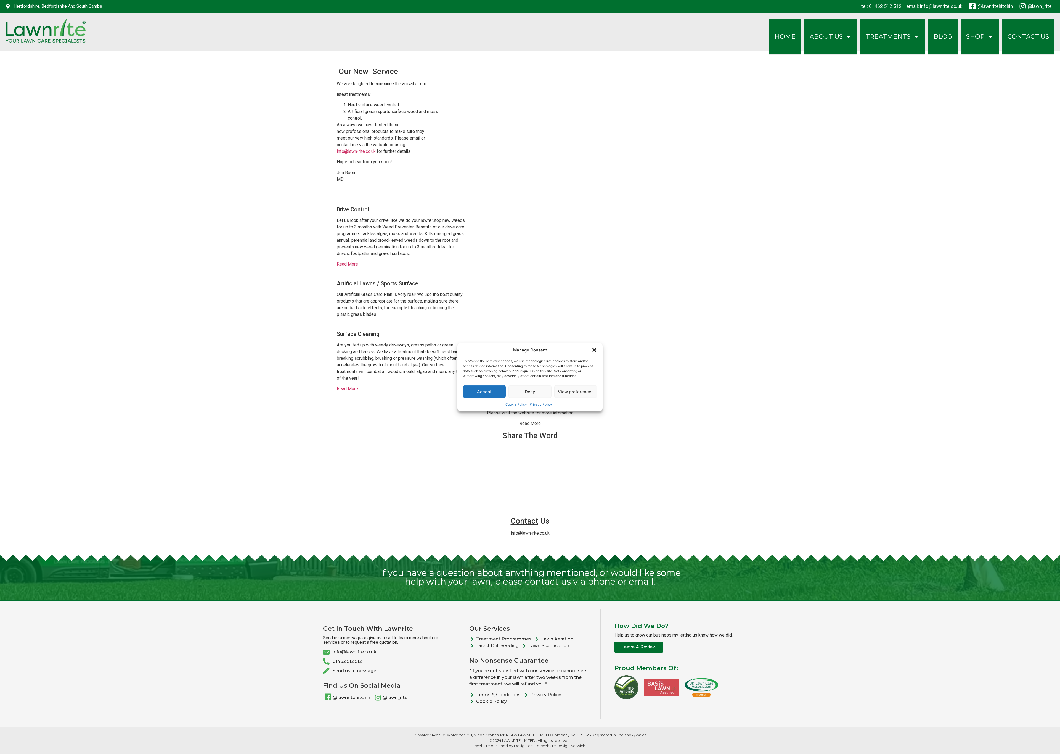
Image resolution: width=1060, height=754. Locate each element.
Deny (530, 391)
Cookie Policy (516, 404)
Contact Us (1028, 36)
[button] (594, 350)
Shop (975, 36)
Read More (347, 264)
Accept (484, 391)
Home (785, 36)
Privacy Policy (541, 404)
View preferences (575, 391)
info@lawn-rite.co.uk (356, 151)
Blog (943, 36)
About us (826, 36)
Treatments (888, 36)
